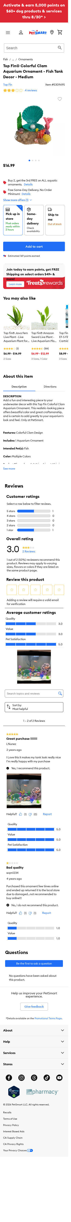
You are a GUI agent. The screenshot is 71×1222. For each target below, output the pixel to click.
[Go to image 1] (29, 160)
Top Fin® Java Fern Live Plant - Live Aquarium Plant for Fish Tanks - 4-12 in (16, 337)
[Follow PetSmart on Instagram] (21, 1078)
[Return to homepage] (38, 32)
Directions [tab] (50, 386)
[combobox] (34, 47)
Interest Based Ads (13, 1131)
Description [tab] (19, 386)
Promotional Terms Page (48, 1018)
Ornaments (25, 59)
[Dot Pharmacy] (42, 1092)
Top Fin (7, 84)
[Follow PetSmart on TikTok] (47, 1078)
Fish (5, 59)
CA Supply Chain (12, 1137)
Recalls (7, 1112)
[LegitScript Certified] (14, 1092)
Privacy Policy (11, 1125)
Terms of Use (10, 1118)
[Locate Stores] (52, 32)
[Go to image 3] (35, 160)
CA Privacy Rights (13, 1144)
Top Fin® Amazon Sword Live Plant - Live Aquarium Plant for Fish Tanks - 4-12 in (44, 337)
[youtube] (59, 1078)
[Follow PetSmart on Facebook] (9, 1078)
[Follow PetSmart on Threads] (34, 1078)
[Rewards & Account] (21, 32)
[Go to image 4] (39, 160)
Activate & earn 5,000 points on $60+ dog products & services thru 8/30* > (34, 11)
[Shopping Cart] (59, 32)
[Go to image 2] (32, 160)
